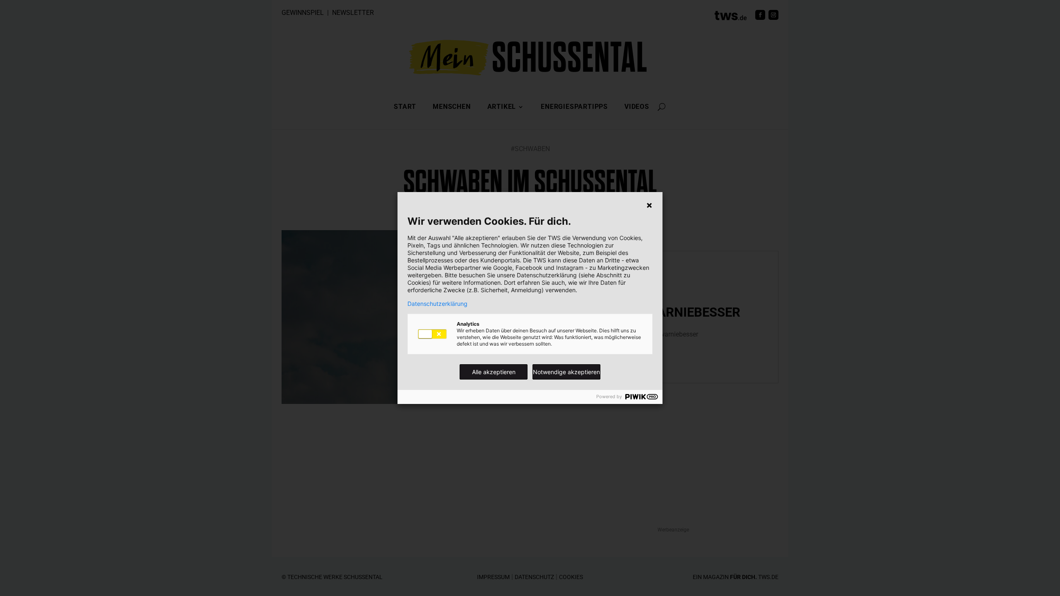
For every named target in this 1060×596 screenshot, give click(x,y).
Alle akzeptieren (494, 371)
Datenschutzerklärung (437, 303)
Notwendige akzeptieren (566, 371)
